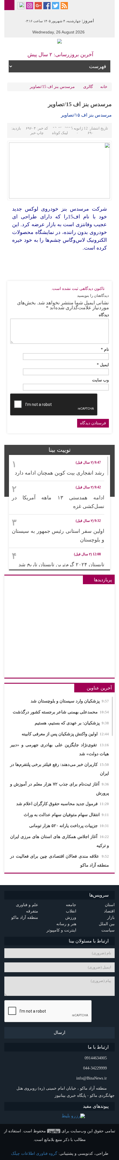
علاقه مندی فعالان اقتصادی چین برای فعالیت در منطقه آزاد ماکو (59, 860)
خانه (103, 87)
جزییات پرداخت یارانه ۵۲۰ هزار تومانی (69, 825)
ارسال (59, 1032)
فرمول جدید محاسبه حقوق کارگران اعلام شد (62, 803)
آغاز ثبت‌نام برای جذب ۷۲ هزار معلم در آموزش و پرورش (59, 788)
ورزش (70, 917)
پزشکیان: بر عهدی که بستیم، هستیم (72, 723)
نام (105, 350)
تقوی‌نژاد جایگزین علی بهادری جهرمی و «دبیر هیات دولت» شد (59, 749)
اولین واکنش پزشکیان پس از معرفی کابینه (65, 734)
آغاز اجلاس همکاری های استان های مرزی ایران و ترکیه (59, 841)
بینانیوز (53, 1131)
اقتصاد (109, 911)
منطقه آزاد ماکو (24, 917)
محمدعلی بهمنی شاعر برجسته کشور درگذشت (61, 712)
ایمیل (103, 365)
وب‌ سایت (100, 380)
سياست (108, 930)
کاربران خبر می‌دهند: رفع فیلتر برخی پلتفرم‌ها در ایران (59, 769)
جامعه (71, 905)
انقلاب (71, 911)
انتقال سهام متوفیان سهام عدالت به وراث (66, 814)
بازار (111, 917)
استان (110, 905)
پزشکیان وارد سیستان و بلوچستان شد (70, 701)
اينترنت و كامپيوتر (61, 930)
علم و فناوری (27, 905)
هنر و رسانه (66, 924)
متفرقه (32, 911)
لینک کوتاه (60, 133)
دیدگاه (104, 315)
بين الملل (107, 924)
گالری (88, 87)
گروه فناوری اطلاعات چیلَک (34, 1153)
